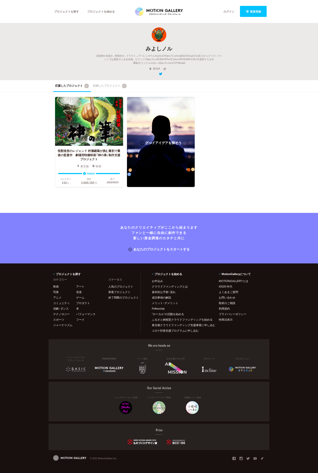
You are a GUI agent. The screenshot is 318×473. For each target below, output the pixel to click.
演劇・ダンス (61, 308)
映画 (56, 286)
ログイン (228, 11)
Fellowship (158, 308)
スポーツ (58, 319)
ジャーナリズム (63, 325)
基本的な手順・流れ (164, 292)
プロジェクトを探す (66, 11)
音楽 (79, 292)
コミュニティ (61, 303)
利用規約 (224, 308)
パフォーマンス (86, 314)
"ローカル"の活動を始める (168, 314)
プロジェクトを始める (101, 11)
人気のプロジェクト (120, 286)
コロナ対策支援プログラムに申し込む (175, 331)
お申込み (157, 281)
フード (80, 319)
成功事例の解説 (161, 297)
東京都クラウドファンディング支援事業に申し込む (181, 325)
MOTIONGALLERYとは (233, 281)
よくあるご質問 (228, 292)
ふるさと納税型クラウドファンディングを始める (181, 319)
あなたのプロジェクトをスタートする (161, 249)
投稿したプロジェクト (109, 85)
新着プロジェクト (119, 292)
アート (80, 286)
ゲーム (80, 297)
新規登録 (255, 11)
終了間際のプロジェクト (122, 297)
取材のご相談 (227, 303)
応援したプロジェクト (71, 85)
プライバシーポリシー (232, 314)
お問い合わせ (227, 297)
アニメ (57, 297)
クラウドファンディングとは (170, 286)
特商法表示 (226, 319)
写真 (56, 292)
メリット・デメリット (165, 303)
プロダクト (83, 303)
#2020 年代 (225, 286)
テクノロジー (61, 314)
